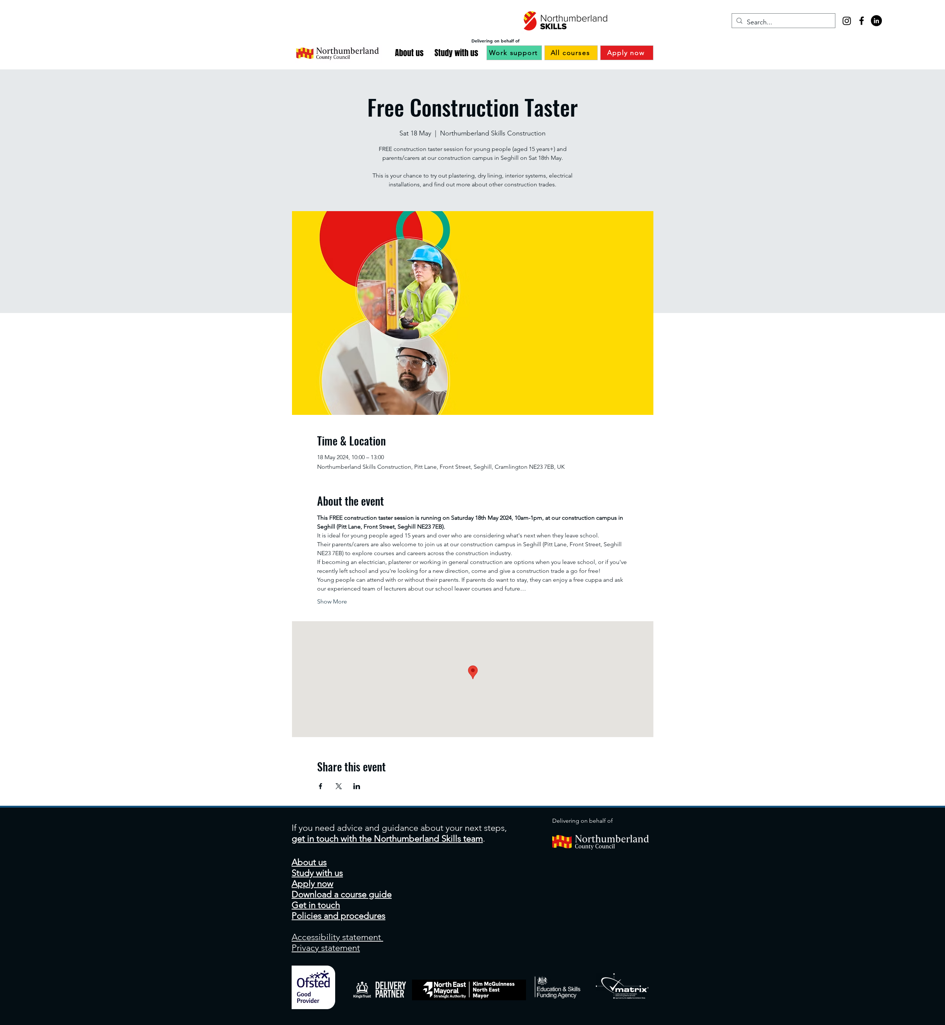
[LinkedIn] (876, 20)
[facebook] (861, 20)
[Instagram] (846, 20)
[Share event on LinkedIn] (356, 786)
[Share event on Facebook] (320, 786)
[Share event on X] (338, 786)
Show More (332, 601)
